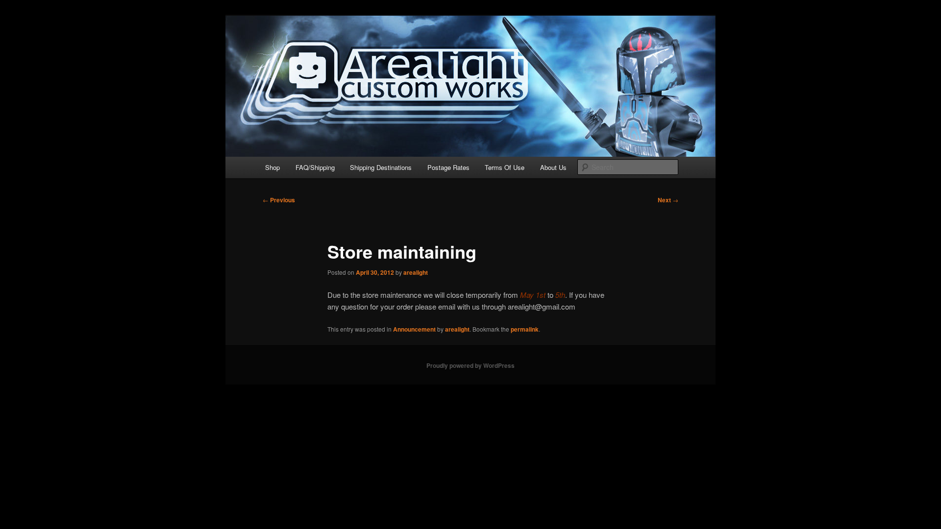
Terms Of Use (504, 167)
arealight (415, 272)
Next (668, 199)
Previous (279, 199)
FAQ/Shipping (315, 167)
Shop (272, 167)
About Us (553, 167)
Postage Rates (448, 167)
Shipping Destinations (381, 167)
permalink (525, 329)
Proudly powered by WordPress (470, 365)
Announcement (414, 329)
